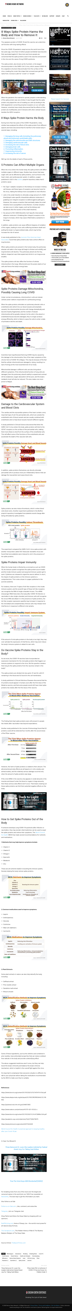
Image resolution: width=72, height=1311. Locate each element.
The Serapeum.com (7, 1230)
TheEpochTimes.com (19, 1243)
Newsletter (6, 20)
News (14, 27)
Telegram (4, 1211)
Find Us (10, 16)
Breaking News (33, 1253)
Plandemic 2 (5, 1260)
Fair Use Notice (55, 1305)
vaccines (29, 1260)
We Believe (45, 16)
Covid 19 (41, 1253)
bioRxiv (20, 179)
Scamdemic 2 (13, 1260)
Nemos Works (27, 16)
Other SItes (14, 20)
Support (52, 16)
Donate (58, 16)
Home (4, 16)
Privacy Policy (34, 1305)
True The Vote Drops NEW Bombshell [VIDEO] (26, 1181)
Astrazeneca (18, 1253)
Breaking (25, 1253)
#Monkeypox (10, 1253)
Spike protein (22, 1260)
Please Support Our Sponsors (60, 99)
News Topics (16, 16)
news (24, 1258)
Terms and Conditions (44, 1305)
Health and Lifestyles (11, 25)
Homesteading (35, 1256)
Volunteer (23, 20)
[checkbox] (67, 5)
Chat (63, 16)
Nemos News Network (9, 38)
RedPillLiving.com (7, 1223)
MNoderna (5, 1258)
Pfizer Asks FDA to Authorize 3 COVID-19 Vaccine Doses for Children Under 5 (37, 1270)
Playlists (36, 16)
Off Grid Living (31, 1258)
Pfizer (38, 1258)
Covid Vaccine (5, 1256)
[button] (68, 16)
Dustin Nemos (14, 1256)
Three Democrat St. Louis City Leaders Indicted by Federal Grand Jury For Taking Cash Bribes (11, 1270)
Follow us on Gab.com (8, 1206)
